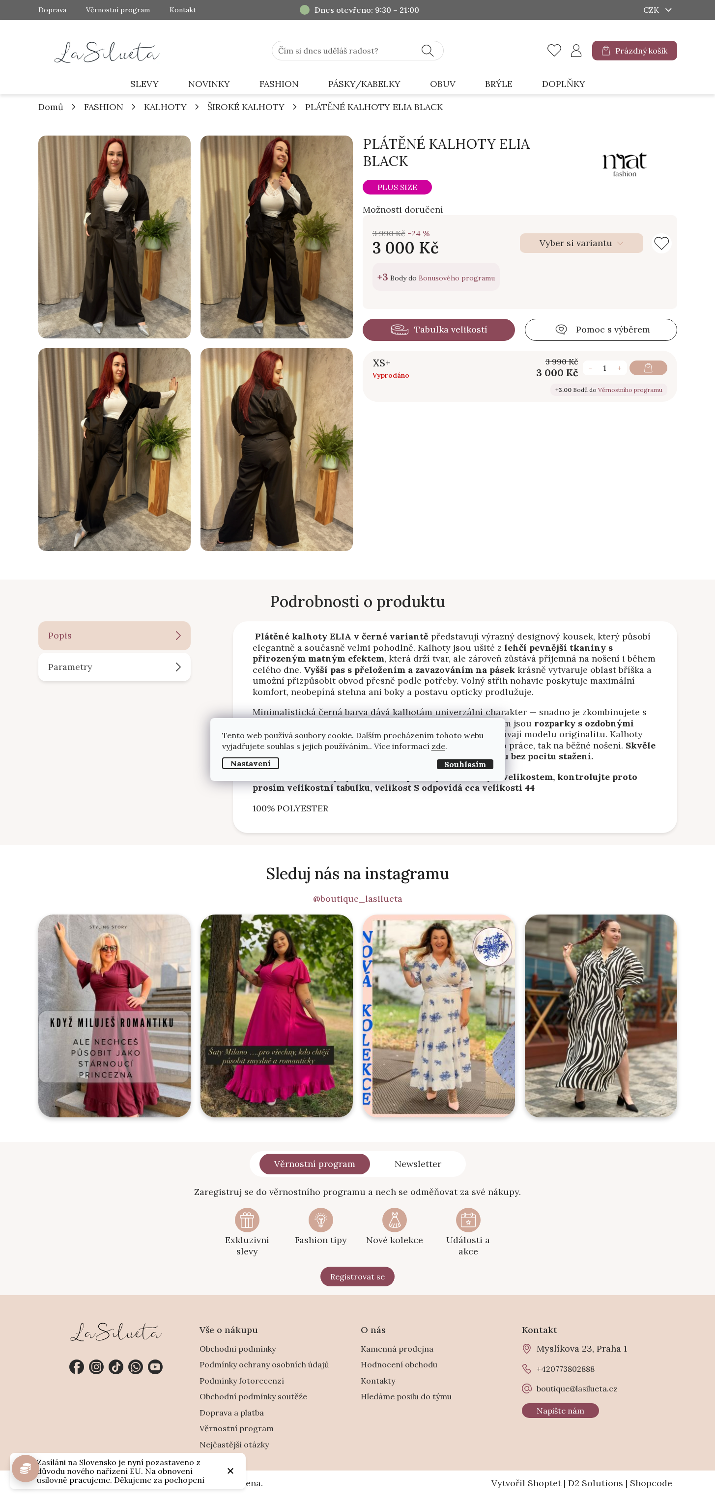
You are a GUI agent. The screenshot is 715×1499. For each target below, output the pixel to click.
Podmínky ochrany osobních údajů (264, 1364)
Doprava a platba (232, 1412)
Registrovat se (357, 1276)
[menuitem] (144, 84)
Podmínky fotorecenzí (242, 1381)
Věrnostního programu (630, 389)
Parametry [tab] (70, 666)
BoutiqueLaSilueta (76, 1367)
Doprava (52, 10)
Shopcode (651, 1483)
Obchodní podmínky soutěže (253, 1396)
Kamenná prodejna (397, 1349)
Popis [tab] (60, 635)
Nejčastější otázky (234, 1444)
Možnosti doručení (403, 209)
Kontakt (183, 10)
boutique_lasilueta (96, 1367)
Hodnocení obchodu (399, 1364)
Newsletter (418, 1163)
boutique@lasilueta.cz (577, 1388)
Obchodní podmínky (238, 1349)
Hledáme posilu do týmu (406, 1396)
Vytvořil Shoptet (526, 1483)
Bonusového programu (457, 278)
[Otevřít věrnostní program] (25, 1468)
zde (438, 746)
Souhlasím (465, 764)
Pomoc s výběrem (613, 329)
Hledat (428, 50)
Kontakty (378, 1381)
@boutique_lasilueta (357, 898)
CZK (652, 10)
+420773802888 (135, 1367)
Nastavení (250, 763)
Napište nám (560, 1411)
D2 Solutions (595, 1483)
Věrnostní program (118, 10)
